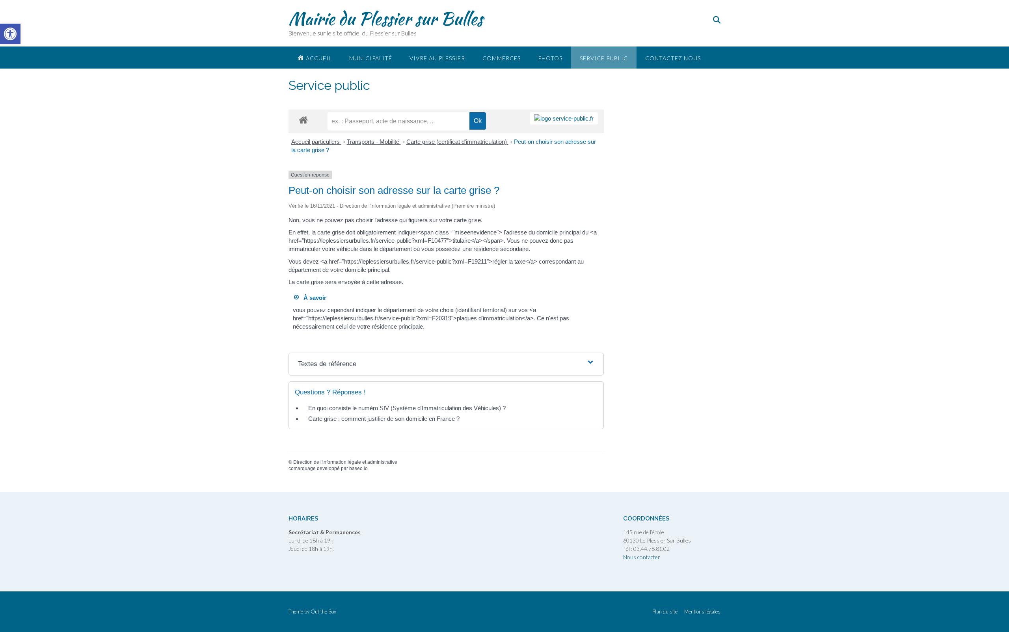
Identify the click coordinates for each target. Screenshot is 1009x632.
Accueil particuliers (316, 141)
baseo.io (358, 468)
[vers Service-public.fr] (564, 118)
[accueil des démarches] (303, 119)
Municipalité (370, 58)
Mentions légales (702, 611)
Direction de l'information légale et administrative (345, 462)
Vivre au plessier (437, 58)
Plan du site (665, 611)
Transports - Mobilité (374, 141)
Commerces (501, 58)
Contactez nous (673, 58)
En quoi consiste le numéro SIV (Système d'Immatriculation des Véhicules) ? (407, 408)
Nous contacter (641, 557)
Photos (550, 58)
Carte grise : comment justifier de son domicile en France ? (384, 418)
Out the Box (323, 611)
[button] (10, 34)
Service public (604, 58)
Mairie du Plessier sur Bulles (386, 18)
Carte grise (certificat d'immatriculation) (457, 141)
